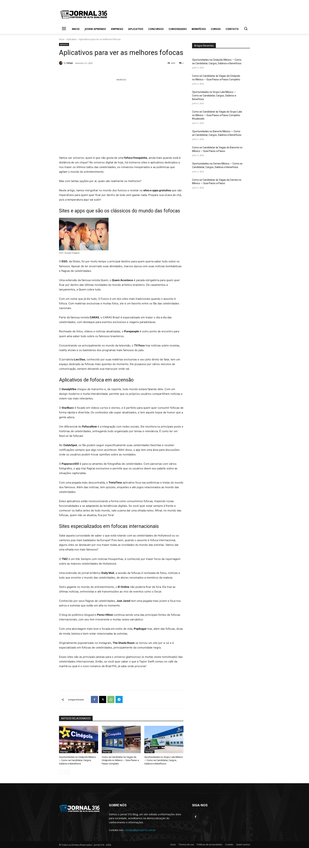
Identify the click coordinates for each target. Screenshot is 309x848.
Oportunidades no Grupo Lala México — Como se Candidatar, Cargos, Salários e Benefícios (163, 760)
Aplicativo (72, 39)
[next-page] (67, 772)
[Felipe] (61, 63)
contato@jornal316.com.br (140, 830)
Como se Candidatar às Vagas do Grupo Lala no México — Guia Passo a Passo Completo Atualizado (217, 115)
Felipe (70, 63)
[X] (102, 699)
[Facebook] (94, 699)
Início (61, 39)
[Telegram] (119, 699)
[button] (245, 28)
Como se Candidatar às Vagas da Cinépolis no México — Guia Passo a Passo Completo (120, 760)
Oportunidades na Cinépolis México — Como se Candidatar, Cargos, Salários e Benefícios (77, 760)
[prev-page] (61, 772)
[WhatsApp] (110, 699)
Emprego (64, 751)
